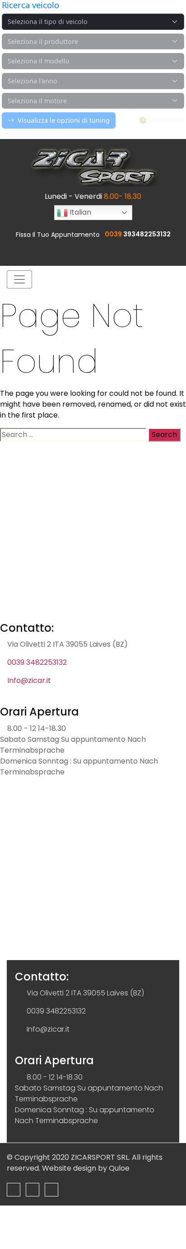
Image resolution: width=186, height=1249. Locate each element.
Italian (79, 212)
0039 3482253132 (37, 662)
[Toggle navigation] (19, 279)
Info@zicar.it (29, 680)
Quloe (119, 1168)
